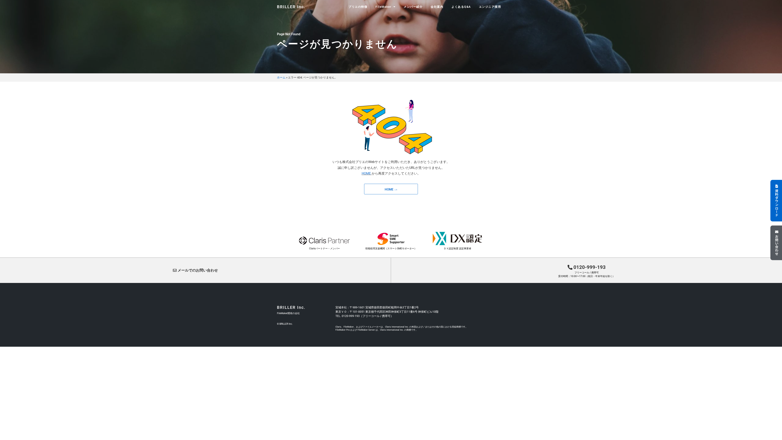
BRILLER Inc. (291, 6)
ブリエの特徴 (357, 6)
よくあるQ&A (461, 6)
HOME (366, 173)
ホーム (281, 77)
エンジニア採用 (490, 6)
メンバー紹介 (413, 6)
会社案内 (437, 6)
